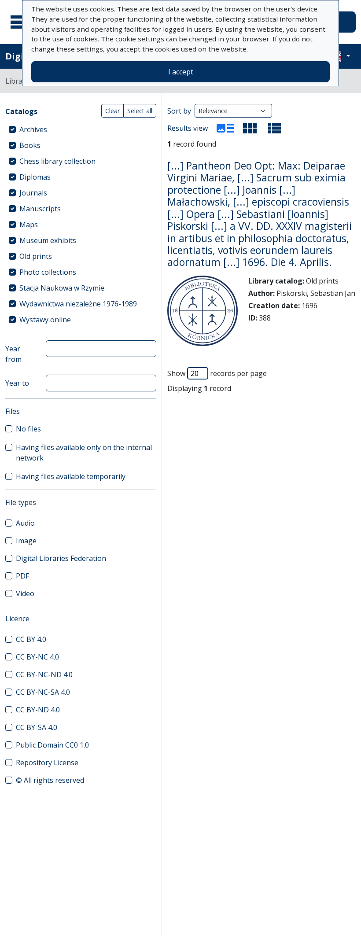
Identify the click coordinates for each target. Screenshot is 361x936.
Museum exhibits (47, 240)
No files (28, 429)
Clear (112, 111)
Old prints (35, 256)
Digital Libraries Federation (61, 558)
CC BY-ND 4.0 (38, 710)
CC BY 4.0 (31, 639)
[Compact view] (250, 128)
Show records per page (217, 373)
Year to (17, 383)
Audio (25, 523)
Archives (33, 129)
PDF (22, 576)
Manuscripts (40, 209)
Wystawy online (45, 319)
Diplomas (35, 177)
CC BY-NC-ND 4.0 (44, 674)
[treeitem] (80, 129)
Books (30, 145)
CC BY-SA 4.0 (36, 727)
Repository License (47, 762)
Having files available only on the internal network (84, 452)
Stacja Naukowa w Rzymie (61, 288)
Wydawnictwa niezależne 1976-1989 (78, 304)
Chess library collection (57, 161)
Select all (139, 111)
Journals (33, 193)
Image (26, 540)
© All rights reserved (50, 780)
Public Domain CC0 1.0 (52, 745)
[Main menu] (21, 22)
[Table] (274, 128)
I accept (180, 72)
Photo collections (47, 272)
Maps (28, 224)
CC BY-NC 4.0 (37, 657)
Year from (13, 354)
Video (25, 593)
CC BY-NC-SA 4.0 (43, 692)
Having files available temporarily (70, 476)
